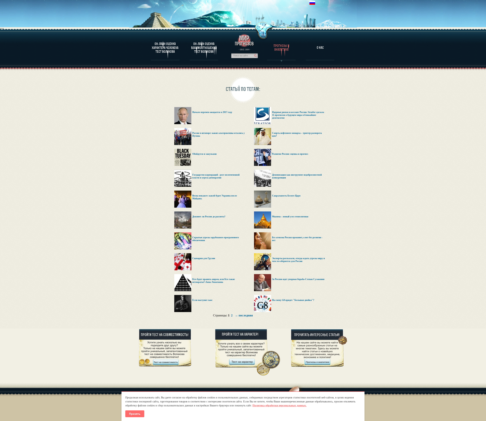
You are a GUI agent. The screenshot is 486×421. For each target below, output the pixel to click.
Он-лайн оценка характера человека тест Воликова (165, 48)
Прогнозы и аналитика (281, 47)
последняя (246, 315)
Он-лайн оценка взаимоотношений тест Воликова (204, 48)
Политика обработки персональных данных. (279, 405)
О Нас (320, 48)
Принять (134, 413)
